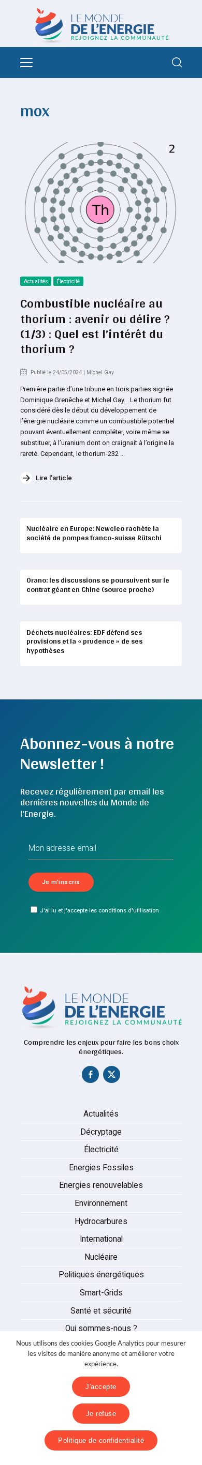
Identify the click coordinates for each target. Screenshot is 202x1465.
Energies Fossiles (101, 1167)
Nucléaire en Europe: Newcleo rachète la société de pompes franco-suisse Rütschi (94, 533)
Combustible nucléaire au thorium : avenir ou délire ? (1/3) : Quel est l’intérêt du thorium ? (95, 326)
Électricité (68, 281)
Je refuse (101, 1413)
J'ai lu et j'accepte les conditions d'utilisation (99, 910)
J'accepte (101, 1387)
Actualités (36, 281)
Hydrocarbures (101, 1221)
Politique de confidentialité (101, 1440)
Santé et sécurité (101, 1311)
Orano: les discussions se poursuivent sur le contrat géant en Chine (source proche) (97, 584)
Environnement (101, 1203)
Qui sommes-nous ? (101, 1328)
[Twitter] (112, 1076)
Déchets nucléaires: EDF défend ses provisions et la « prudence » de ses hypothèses (84, 641)
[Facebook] (90, 1076)
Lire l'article (54, 478)
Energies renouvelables (101, 1185)
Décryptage (101, 1132)
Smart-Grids (101, 1293)
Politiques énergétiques (101, 1274)
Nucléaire (101, 1257)
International (101, 1239)
